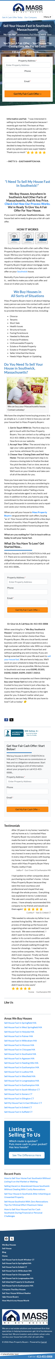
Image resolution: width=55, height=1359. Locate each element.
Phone (27, 71)
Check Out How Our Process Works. (27, 203)
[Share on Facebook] (6, 719)
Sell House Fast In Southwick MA (20, 1054)
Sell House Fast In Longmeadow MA (21, 1080)
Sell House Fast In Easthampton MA (21, 1067)
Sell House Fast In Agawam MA (19, 1058)
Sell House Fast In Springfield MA (20, 1022)
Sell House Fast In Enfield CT (18, 1107)
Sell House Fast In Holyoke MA (19, 1031)
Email (27, 81)
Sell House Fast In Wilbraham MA (20, 1040)
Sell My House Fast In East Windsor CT (23, 1103)
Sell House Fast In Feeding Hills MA (21, 1062)
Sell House (6, 1248)
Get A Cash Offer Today (12, 17)
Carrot (44, 1342)
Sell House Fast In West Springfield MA (23, 1027)
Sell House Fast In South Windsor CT (22, 1089)
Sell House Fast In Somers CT (18, 1094)
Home (4, 1256)
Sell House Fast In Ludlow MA (18, 1071)
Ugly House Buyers (10, 1297)
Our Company (30, 17)
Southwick (22, 271)
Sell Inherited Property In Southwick (18, 1282)
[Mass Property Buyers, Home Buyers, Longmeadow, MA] (21, 732)
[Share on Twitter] (11, 719)
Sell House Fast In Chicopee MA (19, 1049)
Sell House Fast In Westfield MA (19, 1076)
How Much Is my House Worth (15, 1300)
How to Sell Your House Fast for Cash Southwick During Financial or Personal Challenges (23, 1212)
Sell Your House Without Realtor (16, 1293)
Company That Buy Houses (14, 1289)
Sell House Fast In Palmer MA (18, 1036)
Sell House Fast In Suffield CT (18, 1111)
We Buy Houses (9, 1245)
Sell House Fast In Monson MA (19, 1045)
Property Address (27, 60)
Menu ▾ (47, 16)
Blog (4, 1252)
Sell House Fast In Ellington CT (19, 1098)
